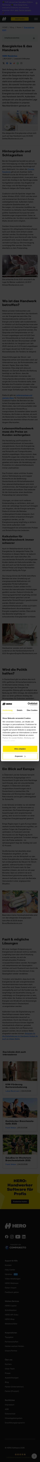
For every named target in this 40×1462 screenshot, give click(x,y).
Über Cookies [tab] (32, 710)
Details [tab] (19, 710)
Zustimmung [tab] (7, 710)
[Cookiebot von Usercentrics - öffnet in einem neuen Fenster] (28, 704)
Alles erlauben (20, 749)
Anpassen (19, 756)
